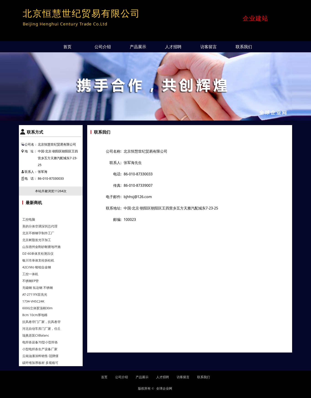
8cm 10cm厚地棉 (35, 315)
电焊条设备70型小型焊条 (40, 342)
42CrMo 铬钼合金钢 (36, 267)
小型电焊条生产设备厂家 (39, 349)
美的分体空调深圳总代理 (39, 226)
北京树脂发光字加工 (36, 240)
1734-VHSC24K (33, 301)
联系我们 (244, 46)
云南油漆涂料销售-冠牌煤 (40, 356)
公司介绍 (102, 46)
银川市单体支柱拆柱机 (38, 260)
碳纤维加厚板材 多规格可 (40, 362)
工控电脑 (28, 219)
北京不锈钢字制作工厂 (38, 233)
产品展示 (138, 46)
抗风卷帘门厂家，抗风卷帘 (41, 322)
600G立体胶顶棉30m (37, 308)
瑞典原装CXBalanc (35, 335)
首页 (67, 46)
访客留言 (208, 46)
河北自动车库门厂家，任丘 (41, 328)
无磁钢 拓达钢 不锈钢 (37, 287)
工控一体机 (30, 274)
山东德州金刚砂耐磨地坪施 (41, 246)
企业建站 (255, 18)
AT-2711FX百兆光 (34, 294)
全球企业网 (164, 388)
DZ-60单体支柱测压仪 (38, 253)
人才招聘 (173, 46)
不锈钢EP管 (30, 281)
